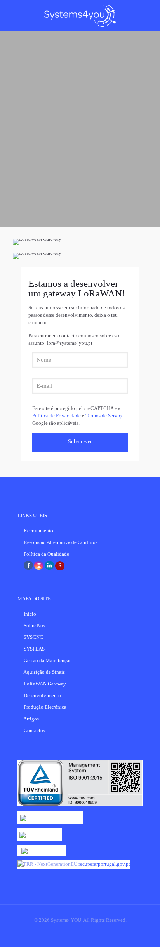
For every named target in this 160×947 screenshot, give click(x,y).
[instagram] (38, 566)
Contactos (34, 730)
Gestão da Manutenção (48, 660)
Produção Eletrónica (45, 707)
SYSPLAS (34, 649)
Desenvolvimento (42, 695)
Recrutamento (38, 531)
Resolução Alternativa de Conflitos (60, 542)
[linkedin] (49, 566)
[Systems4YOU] (80, 15)
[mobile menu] (149, 15)
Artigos (31, 719)
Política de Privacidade (56, 416)
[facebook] (28, 566)
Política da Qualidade (46, 554)
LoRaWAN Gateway (45, 684)
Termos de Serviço (104, 416)
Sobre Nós (34, 625)
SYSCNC (33, 637)
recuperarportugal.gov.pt (104, 864)
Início (30, 614)
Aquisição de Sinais (44, 672)
